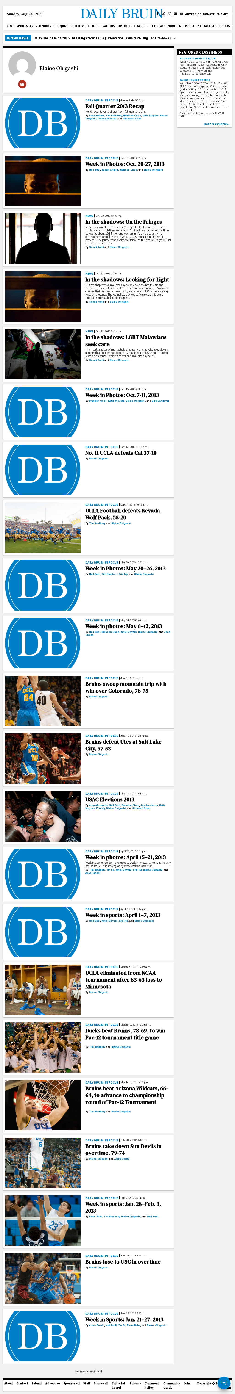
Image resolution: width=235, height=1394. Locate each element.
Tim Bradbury (114, 115)
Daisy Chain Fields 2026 (52, 38)
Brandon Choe (132, 115)
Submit (222, 14)
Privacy (135, 1383)
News (10, 26)
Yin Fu (110, 869)
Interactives (207, 26)
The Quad (60, 26)
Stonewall (101, 1383)
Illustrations (103, 26)
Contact (22, 1383)
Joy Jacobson (149, 805)
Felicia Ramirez (107, 118)
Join (187, 1383)
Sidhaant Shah (132, 118)
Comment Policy (152, 1385)
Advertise (193, 14)
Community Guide (171, 1385)
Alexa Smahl (121, 1158)
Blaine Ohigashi (58, 68)
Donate (209, 14)
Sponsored (71, 1383)
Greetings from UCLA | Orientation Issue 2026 (106, 38)
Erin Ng (123, 574)
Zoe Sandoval (160, 400)
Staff (86, 1383)
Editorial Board (118, 1385)
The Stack (157, 26)
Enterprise (186, 26)
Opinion (45, 26)
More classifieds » (216, 124)
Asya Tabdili (92, 872)
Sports (22, 26)
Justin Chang (109, 169)
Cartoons (124, 26)
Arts (33, 26)
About (8, 1383)
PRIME (171, 26)
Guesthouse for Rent (195, 80)
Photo (75, 26)
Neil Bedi (94, 169)
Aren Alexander (98, 805)
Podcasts (226, 26)
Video (86, 26)
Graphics (141, 26)
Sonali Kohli (96, 247)
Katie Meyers (150, 115)
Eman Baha (95, 1216)
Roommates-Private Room (198, 58)
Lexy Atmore (96, 115)
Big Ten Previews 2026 (160, 38)
